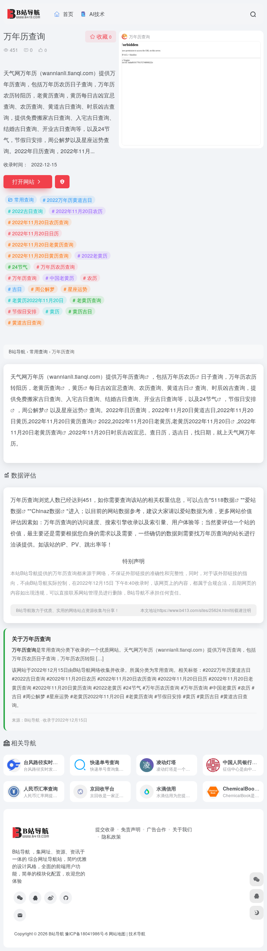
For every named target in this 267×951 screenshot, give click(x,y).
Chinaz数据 (46, 511)
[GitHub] (65, 897)
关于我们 (182, 829)
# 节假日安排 (22, 311)
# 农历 (90, 277)
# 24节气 (17, 266)
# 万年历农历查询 (56, 266)
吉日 (183, 388)
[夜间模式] (257, 913)
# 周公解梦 (43, 288)
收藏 (104, 36)
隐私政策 (111, 836)
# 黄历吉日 (80, 311)
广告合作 (156, 829)
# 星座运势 (75, 288)
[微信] (20, 897)
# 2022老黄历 (92, 255)
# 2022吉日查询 (25, 210)
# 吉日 (15, 288)
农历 (189, 376)
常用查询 (24, 199)
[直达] (60, 765)
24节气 (208, 399)
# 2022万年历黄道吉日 (67, 199)
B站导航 (17, 351)
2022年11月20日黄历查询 (60, 421)
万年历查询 (131, 376)
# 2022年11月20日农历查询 (38, 222)
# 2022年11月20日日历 (33, 233)
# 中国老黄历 (60, 277)
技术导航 (137, 933)
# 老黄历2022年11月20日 (36, 300)
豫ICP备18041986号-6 (86, 933)
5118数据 (223, 500)
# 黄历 (52, 311)
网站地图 (117, 933)
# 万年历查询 (22, 277)
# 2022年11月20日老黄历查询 (40, 244)
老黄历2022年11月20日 (201, 421)
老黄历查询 (46, 388)
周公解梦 (33, 410)
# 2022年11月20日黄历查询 (38, 255)
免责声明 (130, 829)
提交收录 (105, 829)
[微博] (50, 897)
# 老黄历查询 (87, 300)
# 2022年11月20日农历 (77, 210)
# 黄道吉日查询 (24, 322)
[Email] (20, 915)
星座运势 (72, 410)
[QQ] (35, 897)
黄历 (77, 388)
